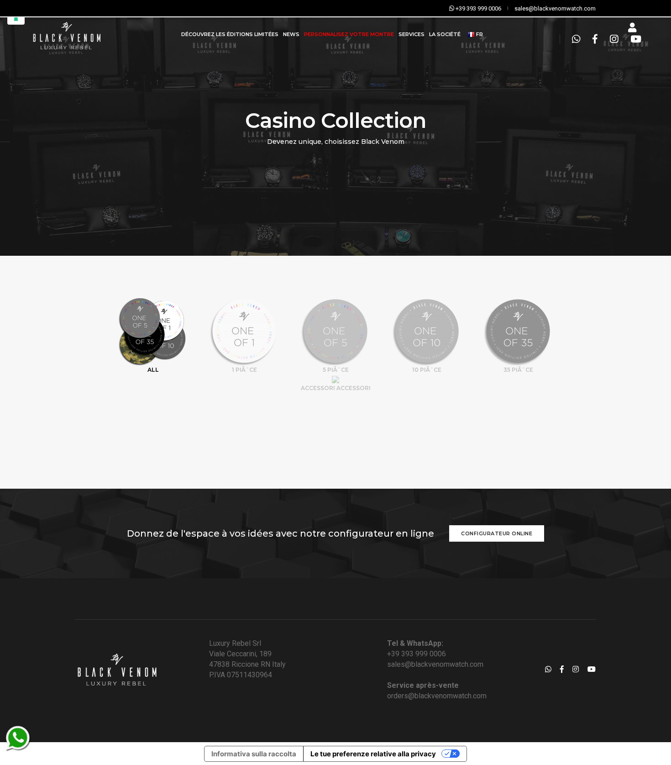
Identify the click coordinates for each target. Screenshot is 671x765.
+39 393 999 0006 (416, 653)
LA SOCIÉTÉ (445, 34)
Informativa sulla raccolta (253, 753)
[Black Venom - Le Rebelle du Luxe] (66, 34)
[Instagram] (614, 39)
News (291, 34)
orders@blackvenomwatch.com (437, 695)
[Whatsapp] (576, 39)
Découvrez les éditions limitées (229, 34)
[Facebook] (595, 39)
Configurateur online (496, 533)
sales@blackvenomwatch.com (435, 664)
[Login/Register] (632, 27)
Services (411, 34)
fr (479, 34)
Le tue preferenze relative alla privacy (373, 753)
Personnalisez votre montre (349, 34)
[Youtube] (633, 39)
